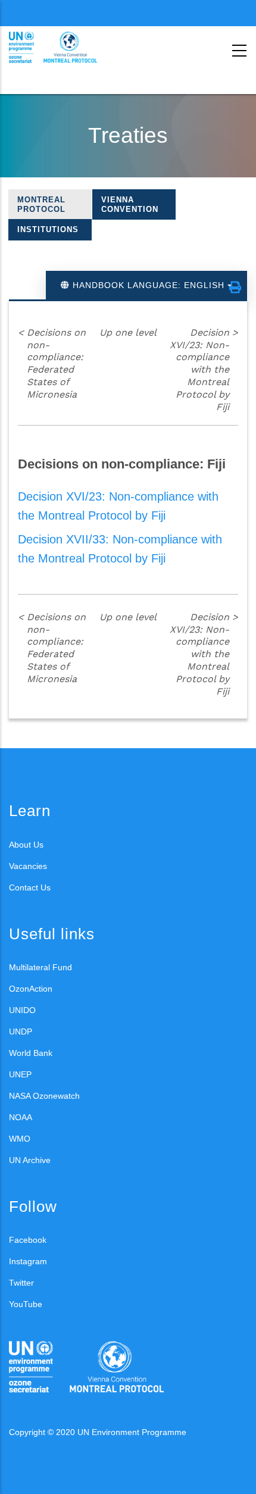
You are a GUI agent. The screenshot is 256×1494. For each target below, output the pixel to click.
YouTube (25, 1304)
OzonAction (30, 988)
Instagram (28, 1261)
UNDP (20, 1031)
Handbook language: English (148, 285)
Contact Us (30, 887)
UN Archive (30, 1160)
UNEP (20, 1074)
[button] (235, 287)
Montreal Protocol (41, 204)
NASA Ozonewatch (44, 1096)
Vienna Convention (129, 204)
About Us (26, 844)
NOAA (20, 1117)
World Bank (30, 1053)
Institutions (48, 229)
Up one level (128, 332)
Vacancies (28, 866)
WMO (19, 1138)
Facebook (27, 1240)
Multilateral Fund (40, 967)
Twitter (21, 1282)
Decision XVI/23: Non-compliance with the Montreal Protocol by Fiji (204, 369)
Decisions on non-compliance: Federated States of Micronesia (52, 363)
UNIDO (22, 1010)
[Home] (62, 47)
